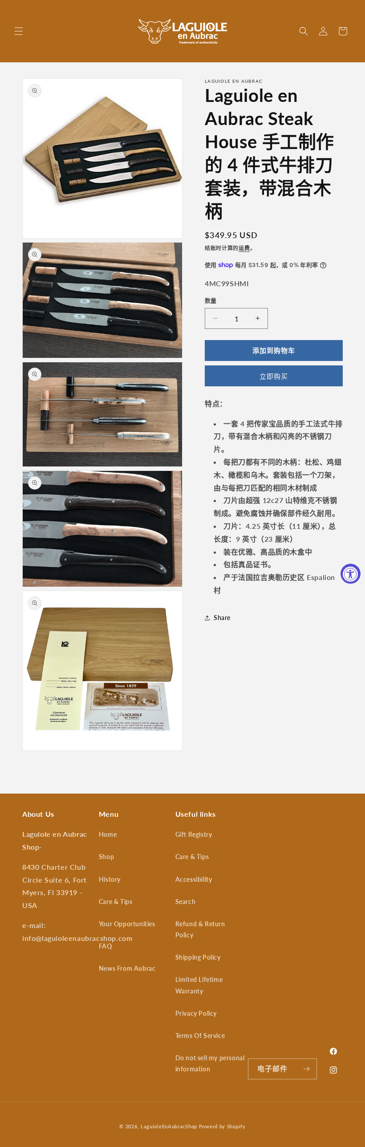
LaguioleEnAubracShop (169, 1126)
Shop (106, 856)
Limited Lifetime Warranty (199, 985)
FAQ (105, 946)
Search (185, 901)
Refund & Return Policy (200, 929)
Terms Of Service (200, 1035)
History (110, 879)
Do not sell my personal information (210, 1063)
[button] (18, 31)
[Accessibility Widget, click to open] (351, 573)
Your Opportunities (127, 924)
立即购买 (274, 376)
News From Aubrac (127, 968)
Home (108, 834)
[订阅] (306, 1068)
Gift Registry (193, 834)
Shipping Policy (198, 957)
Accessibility (193, 879)
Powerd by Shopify (222, 1126)
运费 (244, 248)
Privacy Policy (196, 1013)
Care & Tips (116, 901)
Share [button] (222, 617)
